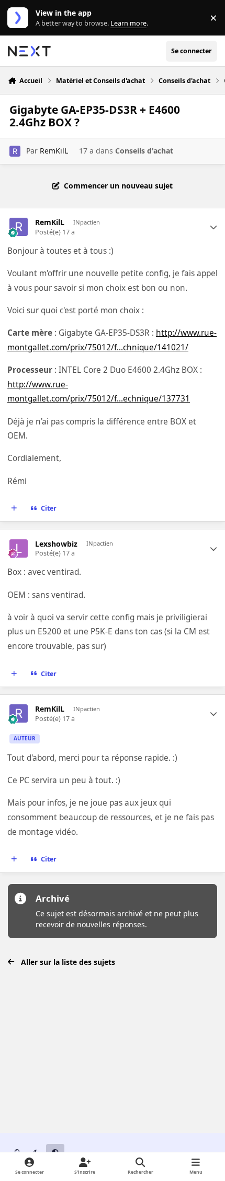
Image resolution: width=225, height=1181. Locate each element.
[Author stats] (213, 227)
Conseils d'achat (144, 151)
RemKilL (54, 151)
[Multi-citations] (14, 508)
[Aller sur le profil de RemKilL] (14, 151)
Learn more (20, 18)
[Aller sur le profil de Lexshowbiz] (18, 548)
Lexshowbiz (56, 544)
